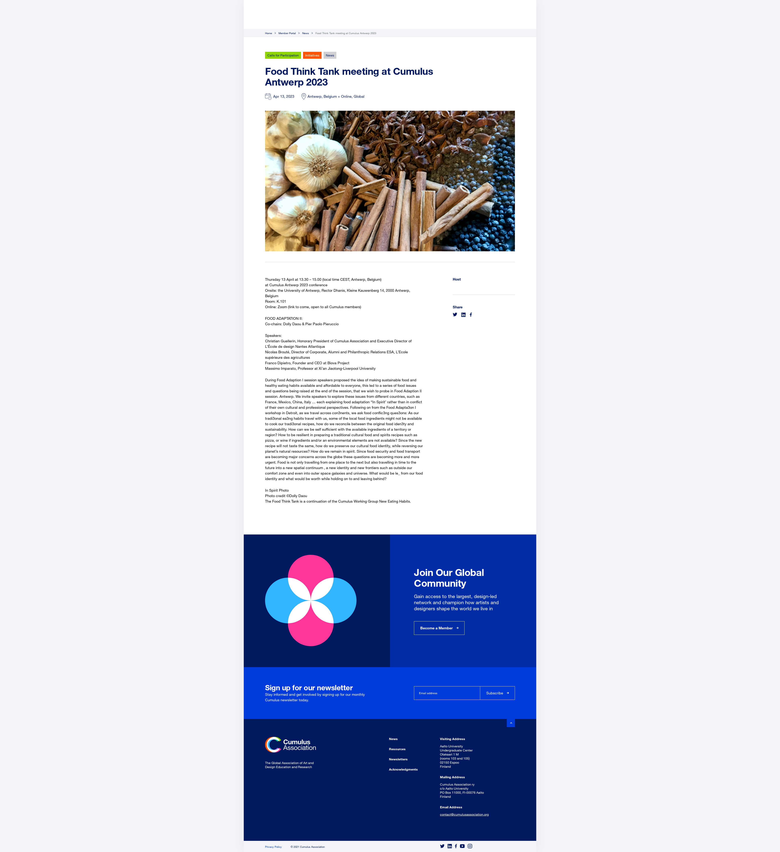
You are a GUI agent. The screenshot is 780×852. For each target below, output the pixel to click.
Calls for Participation (283, 55)
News (305, 33)
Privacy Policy (273, 846)
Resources (397, 749)
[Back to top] (511, 723)
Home (268, 33)
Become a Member (436, 628)
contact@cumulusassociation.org (464, 814)
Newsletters (398, 759)
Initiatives (312, 55)
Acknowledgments (403, 769)
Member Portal (287, 33)
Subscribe (494, 693)
